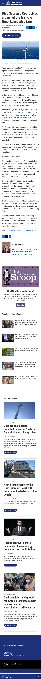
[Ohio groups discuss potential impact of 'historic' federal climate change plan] (19, 410)
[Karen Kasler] (6, 247)
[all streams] (38, 676)
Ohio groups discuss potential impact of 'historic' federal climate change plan (20, 429)
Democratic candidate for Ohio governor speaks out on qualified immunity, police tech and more (26, 323)
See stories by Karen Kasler (22, 255)
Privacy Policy (8, 654)
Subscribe (20, 305)
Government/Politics (14, 230)
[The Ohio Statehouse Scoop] (20, 276)
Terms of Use (8, 652)
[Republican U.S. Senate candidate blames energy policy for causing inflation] (19, 527)
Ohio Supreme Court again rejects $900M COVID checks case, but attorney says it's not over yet (26, 365)
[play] (3, 677)
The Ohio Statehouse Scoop (20, 291)
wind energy (29, 230)
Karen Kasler (6, 27)
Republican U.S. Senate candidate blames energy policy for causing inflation (19, 546)
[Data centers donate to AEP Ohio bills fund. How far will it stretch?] (8, 380)
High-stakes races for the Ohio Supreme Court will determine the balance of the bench (20, 489)
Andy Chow (7, 436)
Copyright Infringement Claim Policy (14, 655)
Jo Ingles (6, 499)
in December (18, 112)
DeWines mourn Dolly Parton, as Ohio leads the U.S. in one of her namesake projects (26, 337)
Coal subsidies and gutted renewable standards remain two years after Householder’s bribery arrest (20, 602)
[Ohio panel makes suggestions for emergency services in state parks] (8, 352)
